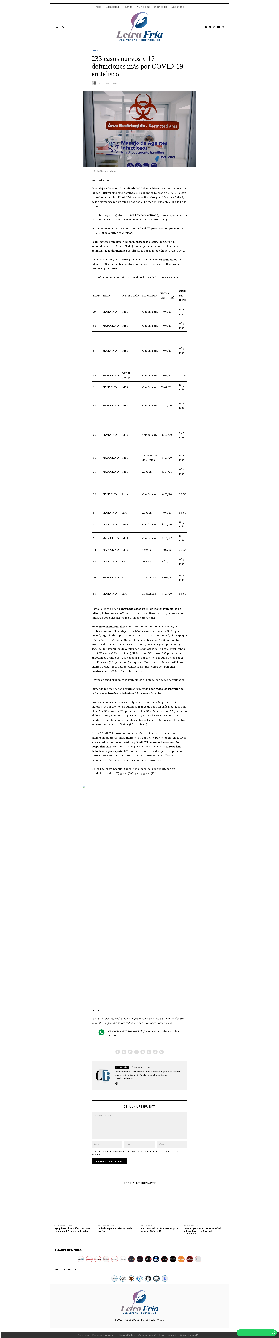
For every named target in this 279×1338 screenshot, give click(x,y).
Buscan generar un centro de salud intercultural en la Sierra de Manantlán (202, 1231)
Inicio (98, 6)
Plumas (127, 6)
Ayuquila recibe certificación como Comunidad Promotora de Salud (72, 1229)
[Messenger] (124, 1052)
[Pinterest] (136, 1052)
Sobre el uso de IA (189, 1335)
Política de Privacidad (102, 1335)
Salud (95, 51)
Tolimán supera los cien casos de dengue (115, 1229)
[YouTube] (219, 27)
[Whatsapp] (149, 1052)
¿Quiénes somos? (147, 1335)
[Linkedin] (142, 1052)
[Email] (161, 1052)
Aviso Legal (83, 1335)
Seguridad (177, 6)
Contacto (172, 1335)
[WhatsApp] (223, 27)
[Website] (117, 1083)
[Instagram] (214, 27)
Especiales (112, 6)
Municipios (143, 6)
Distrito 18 (160, 6)
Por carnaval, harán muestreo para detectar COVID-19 (159, 1229)
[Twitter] (210, 27)
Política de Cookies (125, 1335)
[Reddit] (155, 1052)
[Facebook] (206, 27)
